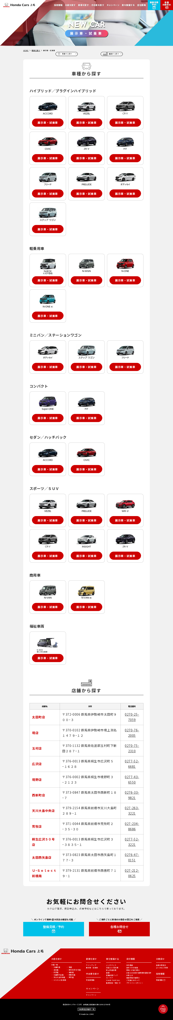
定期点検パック (112, 975)
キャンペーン (91, 995)
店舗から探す (114, 54)
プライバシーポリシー (134, 983)
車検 (107, 973)
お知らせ (129, 975)
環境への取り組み (133, 970)
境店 (35, 732)
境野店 (37, 779)
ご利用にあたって (133, 980)
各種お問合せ (161, 965)
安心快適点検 (111, 970)
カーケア (109, 978)
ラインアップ (91, 965)
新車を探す (36, 50)
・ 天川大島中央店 (58, 977)
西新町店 (38, 795)
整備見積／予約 (112, 983)
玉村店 (37, 748)
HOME (26, 50)
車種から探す (67, 54)
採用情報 (159, 980)
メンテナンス (111, 965)
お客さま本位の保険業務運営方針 (139, 973)
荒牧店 (37, 826)
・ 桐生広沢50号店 (73, 970)
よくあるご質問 (162, 967)
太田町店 (38, 717)
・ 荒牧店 (70, 977)
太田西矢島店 (42, 857)
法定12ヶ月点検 (112, 967)
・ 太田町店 (55, 967)
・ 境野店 (70, 972)
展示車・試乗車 (92, 967)
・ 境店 (69, 967)
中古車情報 (90, 980)
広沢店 (37, 764)
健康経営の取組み (133, 978)
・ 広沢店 (55, 972)
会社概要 (129, 965)
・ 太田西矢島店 (57, 975)
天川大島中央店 (43, 810)
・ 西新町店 (70, 975)
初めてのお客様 (132, 967)
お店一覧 (54, 965)
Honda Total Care (113, 980)
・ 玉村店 (55, 970)
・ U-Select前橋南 (58, 980)
